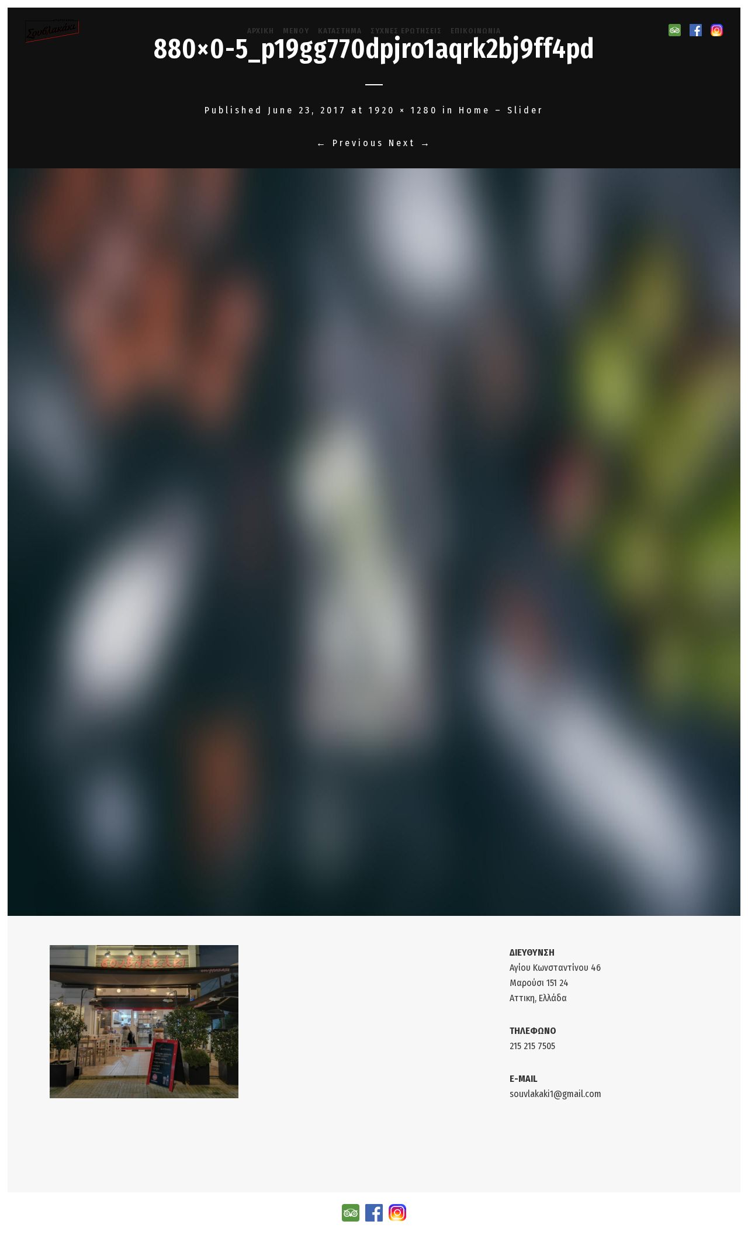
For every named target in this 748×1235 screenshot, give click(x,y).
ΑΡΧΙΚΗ (260, 30)
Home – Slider (501, 110)
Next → (410, 142)
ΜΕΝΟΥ (296, 30)
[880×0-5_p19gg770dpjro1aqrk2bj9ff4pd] (374, 542)
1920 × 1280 (403, 110)
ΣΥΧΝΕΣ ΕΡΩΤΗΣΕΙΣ (406, 30)
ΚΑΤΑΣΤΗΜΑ (340, 30)
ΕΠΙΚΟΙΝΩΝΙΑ (476, 30)
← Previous (350, 142)
